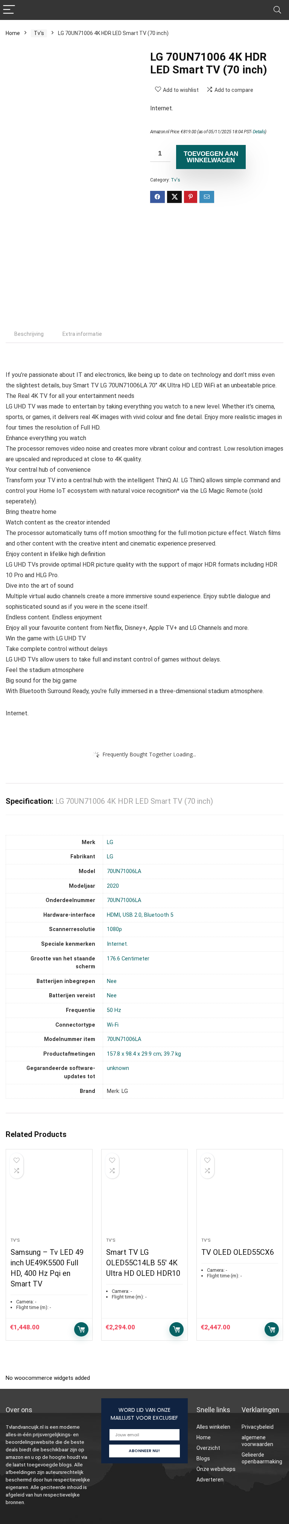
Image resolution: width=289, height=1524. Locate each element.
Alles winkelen (213, 1427)
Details (259, 131)
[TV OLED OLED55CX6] (239, 1197)
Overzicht (208, 1448)
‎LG (110, 842)
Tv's (39, 33)
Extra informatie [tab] (82, 334)
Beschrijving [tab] (29, 334)
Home (13, 33)
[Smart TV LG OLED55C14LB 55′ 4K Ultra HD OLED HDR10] (144, 1197)
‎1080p (114, 929)
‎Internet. (117, 944)
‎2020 (113, 886)
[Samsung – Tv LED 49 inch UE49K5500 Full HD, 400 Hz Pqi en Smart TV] (49, 1197)
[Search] (277, 10)
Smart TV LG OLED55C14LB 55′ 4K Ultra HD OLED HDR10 (143, 1263)
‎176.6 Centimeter (128, 959)
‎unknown (118, 1068)
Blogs (203, 1458)
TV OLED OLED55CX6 (237, 1252)
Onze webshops (216, 1469)
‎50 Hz (114, 1010)
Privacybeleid (258, 1427)
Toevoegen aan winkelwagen (211, 157)
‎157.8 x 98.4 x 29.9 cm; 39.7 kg (144, 1054)
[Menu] (9, 10)
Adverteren (210, 1480)
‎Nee (112, 981)
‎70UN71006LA (124, 871)
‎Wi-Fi (113, 1025)
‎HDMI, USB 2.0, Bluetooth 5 (140, 915)
